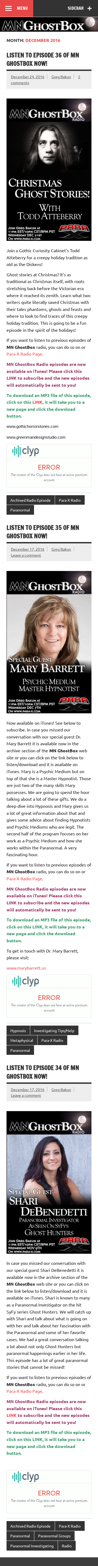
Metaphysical (21, 1040)
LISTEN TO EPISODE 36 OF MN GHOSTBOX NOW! (43, 59)
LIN (35, 927)
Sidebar (76, 8)
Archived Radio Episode (30, 500)
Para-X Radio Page (24, 353)
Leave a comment (26, 555)
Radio (67, 1545)
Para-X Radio (70, 500)
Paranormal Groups (54, 1535)
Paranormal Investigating (32, 1545)
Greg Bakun (61, 76)
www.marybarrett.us (26, 967)
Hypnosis (18, 1030)
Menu (22, 8)
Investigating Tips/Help (54, 1030)
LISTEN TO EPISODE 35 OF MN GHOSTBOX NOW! (43, 531)
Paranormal (20, 509)
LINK (12, 378)
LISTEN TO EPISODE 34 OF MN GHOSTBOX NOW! (43, 1071)
